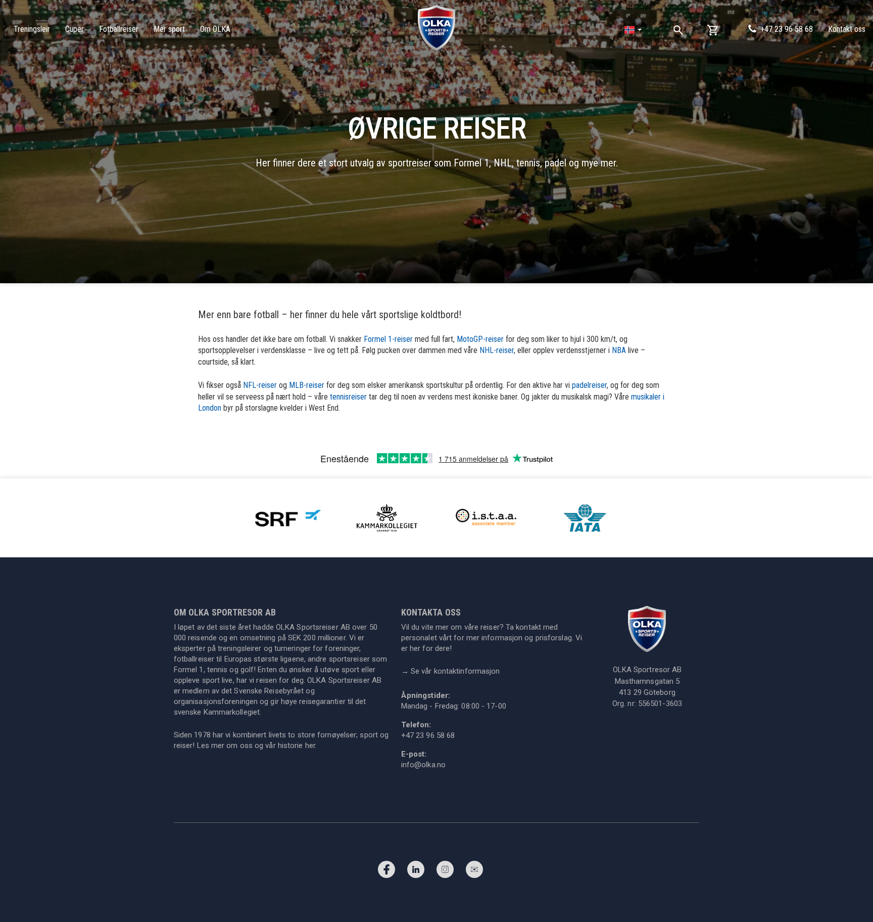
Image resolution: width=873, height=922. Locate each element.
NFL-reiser (260, 385)
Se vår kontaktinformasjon (450, 671)
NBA (619, 350)
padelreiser (589, 385)
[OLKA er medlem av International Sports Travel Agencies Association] (486, 517)
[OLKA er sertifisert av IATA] (585, 517)
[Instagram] (445, 871)
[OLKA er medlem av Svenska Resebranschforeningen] (288, 517)
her (310, 745)
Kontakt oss (846, 29)
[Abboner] (474, 871)
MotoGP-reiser (480, 339)
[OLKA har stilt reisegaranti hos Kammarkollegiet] (387, 517)
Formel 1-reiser (388, 339)
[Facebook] (386, 871)
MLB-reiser (306, 385)
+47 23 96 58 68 (786, 29)
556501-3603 (660, 703)
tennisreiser (348, 397)
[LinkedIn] (415, 871)
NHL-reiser (496, 350)
